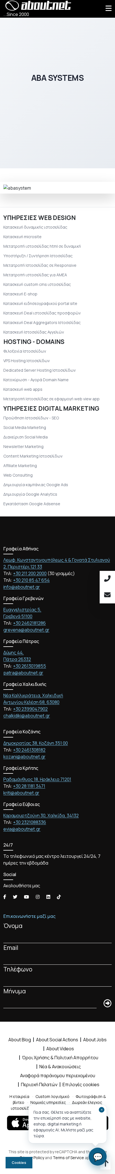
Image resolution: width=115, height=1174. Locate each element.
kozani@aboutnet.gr (24, 756)
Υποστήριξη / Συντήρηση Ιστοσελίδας (38, 255)
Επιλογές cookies (81, 1084)
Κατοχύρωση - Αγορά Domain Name (36, 379)
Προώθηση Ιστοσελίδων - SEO (31, 418)
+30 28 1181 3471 (29, 786)
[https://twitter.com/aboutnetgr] (15, 897)
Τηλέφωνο (17, 969)
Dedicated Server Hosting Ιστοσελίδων (39, 370)
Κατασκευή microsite (22, 236)
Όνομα (13, 926)
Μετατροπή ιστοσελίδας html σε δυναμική (42, 246)
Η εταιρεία (19, 1096)
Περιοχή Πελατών (39, 1084)
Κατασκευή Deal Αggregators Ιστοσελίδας (42, 322)
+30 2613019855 (29, 666)
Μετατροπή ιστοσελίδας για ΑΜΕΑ (35, 274)
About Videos (60, 1049)
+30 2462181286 (29, 623)
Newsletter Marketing (23, 446)
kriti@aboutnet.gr (21, 793)
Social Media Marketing (24, 427)
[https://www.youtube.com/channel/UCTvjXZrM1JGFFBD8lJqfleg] (26, 897)
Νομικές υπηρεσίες (48, 1102)
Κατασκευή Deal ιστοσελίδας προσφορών (42, 313)
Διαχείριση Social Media (25, 437)
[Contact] (107, 595)
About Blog (19, 1040)
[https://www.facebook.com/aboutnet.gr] (4, 897)
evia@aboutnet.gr (21, 829)
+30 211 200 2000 (30, 573)
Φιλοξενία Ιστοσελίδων (24, 351)
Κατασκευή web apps (22, 389)
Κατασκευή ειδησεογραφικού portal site (40, 303)
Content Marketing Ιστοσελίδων (33, 456)
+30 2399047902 (30, 709)
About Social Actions (57, 1040)
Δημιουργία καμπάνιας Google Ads (35, 484)
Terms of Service (68, 1157)
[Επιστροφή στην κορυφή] (105, 1164)
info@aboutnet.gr (21, 587)
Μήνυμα (14, 991)
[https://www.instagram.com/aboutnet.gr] (38, 897)
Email (10, 947)
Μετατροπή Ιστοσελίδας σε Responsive (39, 265)
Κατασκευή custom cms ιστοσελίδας (37, 284)
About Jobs (95, 1040)
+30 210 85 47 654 (31, 580)
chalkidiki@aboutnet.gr (26, 716)
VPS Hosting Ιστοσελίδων (26, 360)
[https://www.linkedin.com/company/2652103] (48, 897)
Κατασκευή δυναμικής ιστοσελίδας (35, 227)
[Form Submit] (107, 1003)
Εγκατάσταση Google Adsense (31, 503)
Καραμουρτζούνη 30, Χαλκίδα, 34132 (41, 815)
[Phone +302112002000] (107, 579)
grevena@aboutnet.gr (26, 630)
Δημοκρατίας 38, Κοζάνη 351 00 (35, 743)
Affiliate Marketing (20, 465)
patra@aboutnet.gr (23, 673)
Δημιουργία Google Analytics (30, 494)
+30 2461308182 (29, 750)
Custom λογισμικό (52, 1096)
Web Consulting (18, 475)
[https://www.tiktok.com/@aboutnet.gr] (59, 897)
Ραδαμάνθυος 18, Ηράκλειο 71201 (37, 779)
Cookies (19, 1162)
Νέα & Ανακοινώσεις (60, 1066)
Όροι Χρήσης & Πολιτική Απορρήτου (60, 1057)
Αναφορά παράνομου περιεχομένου (57, 1075)
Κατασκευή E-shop (20, 294)
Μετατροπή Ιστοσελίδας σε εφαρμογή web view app (51, 398)
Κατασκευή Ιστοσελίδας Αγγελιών (33, 332)
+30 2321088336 (29, 822)
